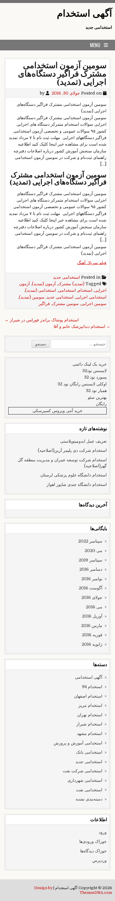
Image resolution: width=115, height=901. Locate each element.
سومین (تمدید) (32, 297)
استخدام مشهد (89, 733)
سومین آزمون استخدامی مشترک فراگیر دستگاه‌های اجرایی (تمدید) (62, 73)
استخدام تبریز (90, 705)
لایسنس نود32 (94, 370)
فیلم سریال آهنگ (91, 262)
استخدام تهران (89, 714)
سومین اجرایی (93, 303)
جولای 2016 (91, 597)
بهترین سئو (97, 397)
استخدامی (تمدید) (40, 290)
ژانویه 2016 (92, 644)
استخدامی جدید (66, 277)
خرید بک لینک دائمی (90, 364)
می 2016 (94, 607)
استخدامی (67, 290)
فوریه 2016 (92, 634)
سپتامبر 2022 (90, 541)
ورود (103, 832)
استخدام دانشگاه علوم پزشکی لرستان (73, 475)
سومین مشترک (65, 303)
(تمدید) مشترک (71, 283)
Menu (95, 45)
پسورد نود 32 (95, 377)
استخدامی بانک (89, 752)
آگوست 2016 (90, 588)
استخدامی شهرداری (85, 780)
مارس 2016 (91, 625)
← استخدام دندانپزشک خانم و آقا (82, 326)
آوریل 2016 (92, 616)
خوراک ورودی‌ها (93, 841)
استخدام (85, 290)
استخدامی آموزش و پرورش (78, 743)
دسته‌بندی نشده (89, 799)
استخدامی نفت (89, 789)
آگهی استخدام (84, 13)
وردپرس (99, 860)
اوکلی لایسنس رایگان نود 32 (82, 384)
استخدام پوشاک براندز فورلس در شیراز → (41, 320)
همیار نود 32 (96, 390)
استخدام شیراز (89, 724)
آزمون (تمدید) (44, 283)
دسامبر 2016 (90, 569)
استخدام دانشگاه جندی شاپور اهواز (77, 484)
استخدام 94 (92, 686)
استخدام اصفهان (88, 696)
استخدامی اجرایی (90, 297)
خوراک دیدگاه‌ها (93, 851)
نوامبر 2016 (91, 578)
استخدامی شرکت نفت (82, 770)
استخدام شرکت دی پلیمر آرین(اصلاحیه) (72, 450)
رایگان (101, 403)
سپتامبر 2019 (90, 560)
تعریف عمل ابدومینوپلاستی (83, 441)
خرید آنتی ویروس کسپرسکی (57, 410)
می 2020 (93, 550)
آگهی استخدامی (88, 677)
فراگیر (44, 303)
